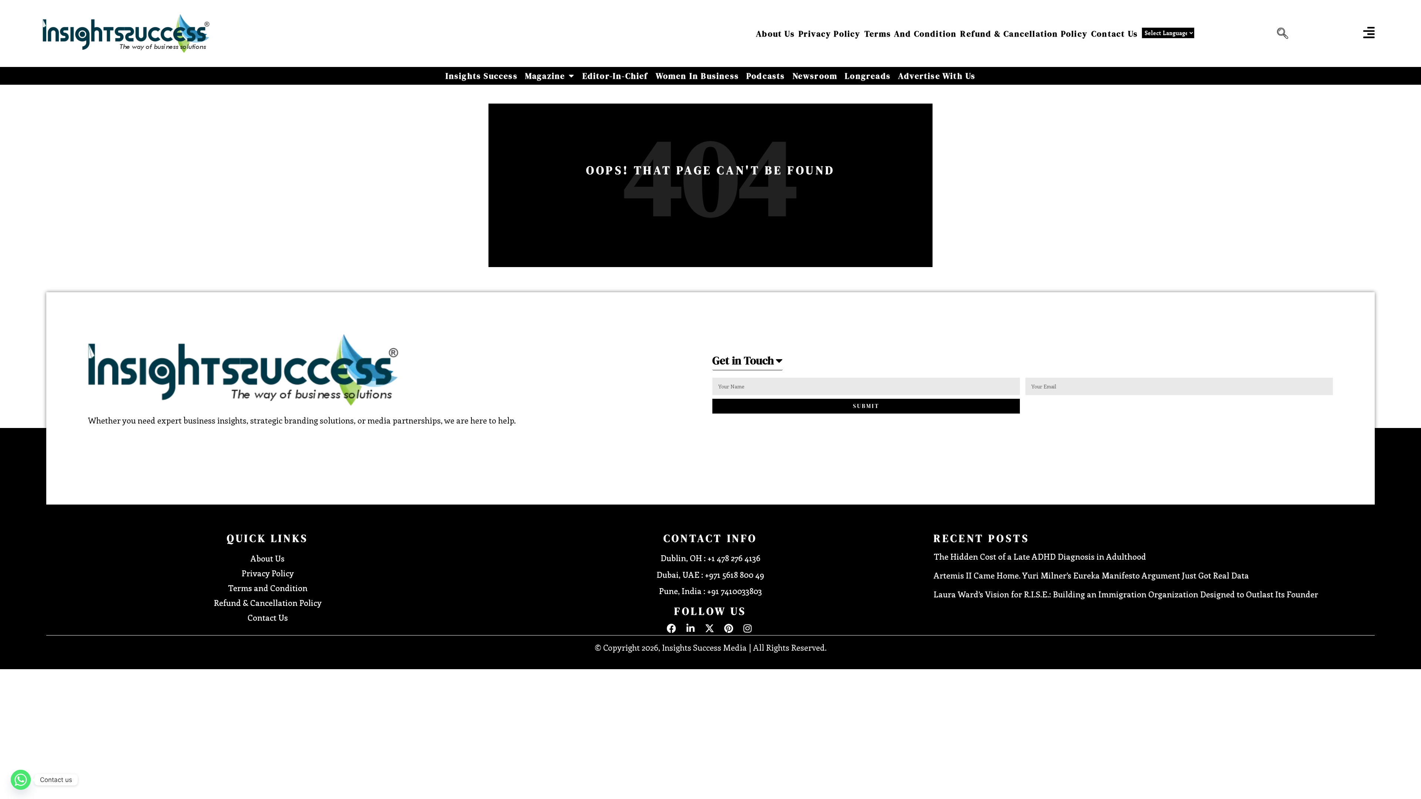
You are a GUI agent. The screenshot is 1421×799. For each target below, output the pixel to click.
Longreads (868, 75)
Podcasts (765, 75)
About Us (775, 33)
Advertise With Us (936, 75)
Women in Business (697, 75)
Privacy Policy (830, 33)
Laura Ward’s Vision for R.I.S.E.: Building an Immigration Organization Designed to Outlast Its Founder (1126, 594)
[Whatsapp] (21, 780)
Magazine (545, 75)
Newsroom (815, 75)
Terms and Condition (910, 33)
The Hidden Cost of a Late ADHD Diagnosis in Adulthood (1040, 556)
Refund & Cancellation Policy (1024, 33)
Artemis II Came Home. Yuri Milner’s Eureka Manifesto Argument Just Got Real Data (1091, 575)
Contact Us (1114, 33)
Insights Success (482, 75)
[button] (1280, 33)
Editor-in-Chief (615, 75)
